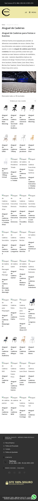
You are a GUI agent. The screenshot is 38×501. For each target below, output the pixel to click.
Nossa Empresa (9, 443)
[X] (5, 472)
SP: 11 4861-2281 (18, 3)
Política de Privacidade (11, 446)
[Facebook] (9, 473)
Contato (7, 449)
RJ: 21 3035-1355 (28, 3)
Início (3, 25)
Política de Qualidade (11, 452)
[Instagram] (14, 473)
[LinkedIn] (19, 473)
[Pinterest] (24, 473)
